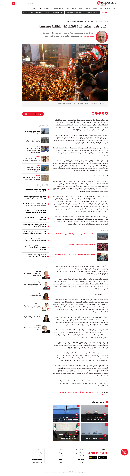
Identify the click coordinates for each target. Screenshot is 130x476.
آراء (101, 8)
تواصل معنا (81, 459)
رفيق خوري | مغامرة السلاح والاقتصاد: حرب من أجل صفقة (34, 225)
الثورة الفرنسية (102, 395)
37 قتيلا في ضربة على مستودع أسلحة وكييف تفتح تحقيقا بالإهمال (56, 13)
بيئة (39, 138)
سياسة (107, 8)
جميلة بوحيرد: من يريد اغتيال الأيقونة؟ (32, 329)
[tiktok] (92, 453)
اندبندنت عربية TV (43, 8)
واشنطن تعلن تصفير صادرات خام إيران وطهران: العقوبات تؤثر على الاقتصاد (34, 240)
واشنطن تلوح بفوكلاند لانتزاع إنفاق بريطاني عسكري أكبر (33, 169)
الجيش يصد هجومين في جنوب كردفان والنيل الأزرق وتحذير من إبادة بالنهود (34, 233)
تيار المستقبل (62, 392)
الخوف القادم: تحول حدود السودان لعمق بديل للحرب (35, 190)
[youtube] (97, 453)
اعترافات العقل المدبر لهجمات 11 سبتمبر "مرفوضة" (23, 12)
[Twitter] (103, 453)
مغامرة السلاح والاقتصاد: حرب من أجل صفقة (96, 419)
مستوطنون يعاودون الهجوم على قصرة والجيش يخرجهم (31, 160)
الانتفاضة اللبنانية (72, 392)
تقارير (38, 165)
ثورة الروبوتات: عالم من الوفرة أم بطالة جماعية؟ (67, 419)
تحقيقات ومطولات (57, 8)
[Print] (93, 113)
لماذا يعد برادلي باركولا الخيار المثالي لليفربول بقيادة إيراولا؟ (33, 150)
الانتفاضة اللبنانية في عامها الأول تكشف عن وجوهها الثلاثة (75, 234)
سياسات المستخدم (79, 450)
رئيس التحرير (81, 456)
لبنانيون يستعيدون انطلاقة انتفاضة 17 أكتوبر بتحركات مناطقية (75, 254)
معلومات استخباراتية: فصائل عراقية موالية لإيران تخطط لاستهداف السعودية (35, 248)
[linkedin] (94, 453)
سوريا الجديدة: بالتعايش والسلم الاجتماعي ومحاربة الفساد (68, 436)
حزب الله (82, 392)
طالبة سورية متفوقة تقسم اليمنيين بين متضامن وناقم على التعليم (35, 197)
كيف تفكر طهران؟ (96, 438)
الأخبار (114, 8)
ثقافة (88, 8)
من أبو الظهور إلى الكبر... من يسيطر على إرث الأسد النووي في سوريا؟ (34, 204)
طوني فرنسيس (88, 36)
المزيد (33, 8)
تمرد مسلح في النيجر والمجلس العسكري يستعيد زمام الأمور (36, 256)
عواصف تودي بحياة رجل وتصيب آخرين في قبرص (32, 141)
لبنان (97, 392)
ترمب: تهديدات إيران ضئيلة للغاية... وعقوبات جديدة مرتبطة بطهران (35, 211)
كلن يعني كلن (89, 392)
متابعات (38, 157)
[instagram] (100, 453)
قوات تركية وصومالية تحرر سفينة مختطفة (32, 132)
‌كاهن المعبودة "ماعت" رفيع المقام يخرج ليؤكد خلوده (31, 178)
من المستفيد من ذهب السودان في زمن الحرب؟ (35, 218)
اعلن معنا (81, 462)
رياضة (74, 8)
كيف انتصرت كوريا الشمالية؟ (32, 317)
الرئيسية (105, 21)
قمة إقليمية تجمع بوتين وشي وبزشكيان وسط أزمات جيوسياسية (92, 13)
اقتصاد (95, 8)
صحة (67, 8)
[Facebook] (106, 453)
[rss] (89, 453)
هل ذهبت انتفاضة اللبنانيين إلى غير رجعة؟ (81, 244)
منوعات (81, 8)
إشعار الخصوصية (79, 453)
